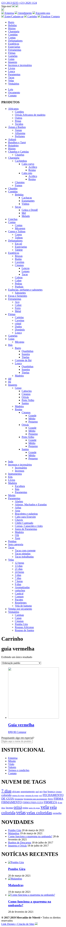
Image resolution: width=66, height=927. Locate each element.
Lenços (25, 268)
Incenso (9, 807)
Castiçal (19, 593)
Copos (18, 234)
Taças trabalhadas (24, 556)
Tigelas (25, 357)
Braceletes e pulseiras (26, 513)
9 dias (18, 584)
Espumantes (28, 200)
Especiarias (14, 46)
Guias (11, 59)
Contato (12, 95)
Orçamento (14, 92)
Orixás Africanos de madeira (30, 114)
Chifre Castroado (24, 522)
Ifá (9, 381)
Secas (18, 206)
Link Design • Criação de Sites (17, 924)
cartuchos (20, 590)
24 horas (19, 572)
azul (37, 791)
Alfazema (20, 133)
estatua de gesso (18, 795)
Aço (17, 302)
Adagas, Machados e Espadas (31, 504)
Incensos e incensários (20, 65)
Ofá (17, 535)
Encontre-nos (42, 13)
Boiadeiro (13, 145)
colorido (6, 795)
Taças (11, 77)
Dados (18, 326)
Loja (10, 89)
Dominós (20, 329)
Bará (45, 792)
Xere (17, 538)
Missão (12, 761)
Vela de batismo (23, 605)
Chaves (19, 519)
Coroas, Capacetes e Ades (29, 526)
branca (51, 791)
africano (16, 791)
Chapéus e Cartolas (18, 151)
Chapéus (19, 154)
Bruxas (19, 256)
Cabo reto (27, 173)
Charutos (20, 182)
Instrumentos (15, 473)
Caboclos (27, 391)
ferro (50, 798)
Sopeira (26, 354)
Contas (12, 37)
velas (21, 812)
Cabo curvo (28, 163)
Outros (18, 117)
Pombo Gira (14, 830)
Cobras (19, 277)
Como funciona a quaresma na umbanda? (30, 836)
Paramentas (14, 74)
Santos (25, 403)
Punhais (19, 286)
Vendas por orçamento (20, 608)
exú (40, 795)
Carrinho (32, 16)
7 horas (19, 581)
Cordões (19, 111)
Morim (11, 495)
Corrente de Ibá (23, 360)
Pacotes (19, 599)
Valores (12, 767)
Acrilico (32, 176)
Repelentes (21, 602)
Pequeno (33, 421)
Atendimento (24, 13)
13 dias (19, 565)
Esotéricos (13, 43)
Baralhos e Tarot (17, 142)
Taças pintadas (22, 553)
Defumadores (15, 40)
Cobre (18, 280)
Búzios (12, 28)
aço (41, 791)
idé (9, 378)
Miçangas (20, 228)
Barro (11, 22)
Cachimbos (21, 160)
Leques (25, 271)
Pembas (12, 541)
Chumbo (12, 188)
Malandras (13, 833)
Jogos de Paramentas (26, 529)
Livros (11, 68)
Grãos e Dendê (30, 209)
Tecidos (19, 124)
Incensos (19, 470)
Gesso (18, 387)
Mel (24, 213)
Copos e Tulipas (16, 231)
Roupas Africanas (24, 627)
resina (25, 807)
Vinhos (25, 203)
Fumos (18, 185)
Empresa (9, 13)
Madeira (19, 375)
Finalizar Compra (50, 16)
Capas (18, 618)
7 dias (18, 578)
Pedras (18, 283)
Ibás (10, 344)
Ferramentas (14, 49)
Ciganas (19, 621)
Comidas (13, 34)
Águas (18, 130)
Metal (18, 311)
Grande (32, 415)
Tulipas (19, 237)
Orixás (25, 397)
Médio (31, 418)
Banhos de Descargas (19, 842)
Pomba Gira (21, 624)
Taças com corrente (25, 550)
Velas (11, 80)
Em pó (18, 243)
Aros (17, 510)
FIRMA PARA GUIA (33, 802)
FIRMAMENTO (11, 802)
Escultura (20, 486)
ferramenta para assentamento (35, 799)
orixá (18, 807)
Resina (32, 170)
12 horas (19, 562)
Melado (26, 216)
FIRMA (58, 798)
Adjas (18, 507)
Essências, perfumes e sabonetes (25, 289)
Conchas (12, 219)
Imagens (12, 62)
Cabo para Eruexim (25, 516)
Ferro (18, 308)
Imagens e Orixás (17, 845)
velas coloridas (39, 812)
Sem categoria (15, 544)
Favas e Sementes (17, 295)
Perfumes (20, 136)
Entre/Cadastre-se (14, 16)
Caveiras (19, 262)
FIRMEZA (50, 802)
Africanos (13, 108)
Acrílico (32, 167)
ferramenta (19, 799)
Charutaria (13, 31)
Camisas (19, 615)
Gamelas (12, 56)
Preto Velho (28, 400)
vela (45, 807)
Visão (11, 764)
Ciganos (19, 265)
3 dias (18, 575)
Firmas (11, 52)
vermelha (57, 813)
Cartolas (19, 317)
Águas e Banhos (17, 127)
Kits (10, 476)
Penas (18, 120)
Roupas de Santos (24, 630)
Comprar (21, 732)
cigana (59, 791)
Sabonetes (20, 292)
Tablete (19, 249)
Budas (18, 259)
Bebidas (12, 25)
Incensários (21, 467)
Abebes (19, 501)
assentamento (28, 791)
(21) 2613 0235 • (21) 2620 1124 (19, 2)
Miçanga (19, 341)
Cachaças (27, 197)
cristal (18, 323)
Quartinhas (27, 351)
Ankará (12, 139)
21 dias (19, 568)
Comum (19, 596)
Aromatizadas (22, 587)
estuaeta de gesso (31, 795)
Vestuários (13, 83)
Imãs (10, 461)
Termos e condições (18, 770)
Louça (11, 71)
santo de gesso (34, 808)
